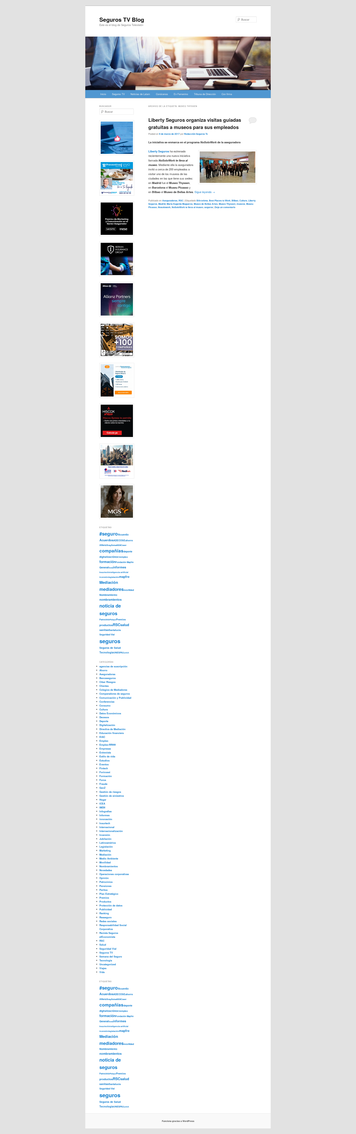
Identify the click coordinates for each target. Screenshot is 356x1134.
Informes (104, 815)
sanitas (104, 630)
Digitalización (107, 725)
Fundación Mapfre (125, 562)
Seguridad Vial (107, 634)
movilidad (129, 590)
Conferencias (106, 701)
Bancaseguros (107, 678)
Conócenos (162, 94)
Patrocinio (104, 619)
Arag (108, 545)
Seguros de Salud (110, 648)
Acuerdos (106, 540)
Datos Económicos (110, 713)
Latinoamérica (107, 842)
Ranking (104, 913)
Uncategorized (107, 964)
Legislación (106, 846)
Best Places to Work (219, 200)
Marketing (105, 850)
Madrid (162, 203)
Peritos (103, 890)
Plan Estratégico (108, 893)
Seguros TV (118, 94)
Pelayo (113, 619)
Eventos (104, 764)
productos (106, 625)
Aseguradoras (169, 200)
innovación (105, 819)
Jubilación (105, 839)
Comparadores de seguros (114, 693)
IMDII (102, 807)
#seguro (108, 533)
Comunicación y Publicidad (115, 697)
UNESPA (118, 652)
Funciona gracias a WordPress (178, 1121)
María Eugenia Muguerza (180, 203)
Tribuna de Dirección (205, 94)
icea (111, 567)
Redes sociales (108, 921)
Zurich (126, 652)
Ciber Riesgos (107, 682)
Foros (102, 780)
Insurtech (104, 572)
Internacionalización (111, 831)
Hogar (102, 799)
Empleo (103, 741)
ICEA (102, 803)
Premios (121, 619)
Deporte (103, 721)
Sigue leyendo (205, 192)
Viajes (102, 968)
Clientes (104, 686)
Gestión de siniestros (111, 795)
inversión (103, 577)
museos (241, 203)
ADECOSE (119, 540)
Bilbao (235, 200)
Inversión (104, 835)
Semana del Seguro (110, 956)
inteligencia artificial (118, 572)
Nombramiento (108, 595)
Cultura (243, 200)
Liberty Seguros (158, 151)
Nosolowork (164, 207)
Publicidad (105, 909)
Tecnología (106, 652)
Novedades (105, 870)
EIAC (102, 737)
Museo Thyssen (227, 203)
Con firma (227, 94)
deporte (127, 551)
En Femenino (181, 94)
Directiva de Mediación (112, 729)
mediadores (111, 589)
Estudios (104, 760)
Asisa (113, 545)
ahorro (129, 540)
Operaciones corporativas (114, 874)
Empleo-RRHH (107, 744)
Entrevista (105, 752)
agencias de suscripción (113, 666)
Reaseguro (105, 917)
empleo (124, 557)
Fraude (103, 784)
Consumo (105, 705)
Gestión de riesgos (110, 792)
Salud (102, 944)
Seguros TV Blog (121, 19)
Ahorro (103, 670)
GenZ (102, 787)
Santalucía (115, 630)
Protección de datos (110, 905)
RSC (181, 200)
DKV (118, 557)
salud (124, 624)
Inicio (103, 94)
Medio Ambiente (108, 858)
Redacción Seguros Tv (196, 134)
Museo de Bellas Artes (206, 203)
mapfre (124, 576)
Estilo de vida (107, 756)
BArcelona (202, 200)
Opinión (104, 878)
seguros (208, 207)
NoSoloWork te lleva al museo (187, 207)
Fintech (103, 768)
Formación (105, 776)
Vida (102, 972)
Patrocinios (106, 882)
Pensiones (105, 886)
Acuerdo (123, 534)
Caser (123, 545)
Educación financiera (111, 733)
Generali (104, 567)
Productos (105, 901)
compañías (111, 550)
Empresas (105, 748)
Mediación (108, 582)
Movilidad (105, 862)
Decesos (104, 717)
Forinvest (104, 772)
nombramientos (110, 599)
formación (107, 561)
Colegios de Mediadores (113, 689)
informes (119, 567)
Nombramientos (108, 866)
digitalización (107, 557)
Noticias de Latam (140, 94)
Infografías (105, 811)
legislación (113, 577)
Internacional (106, 827)
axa (118, 545)
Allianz (102, 545)
